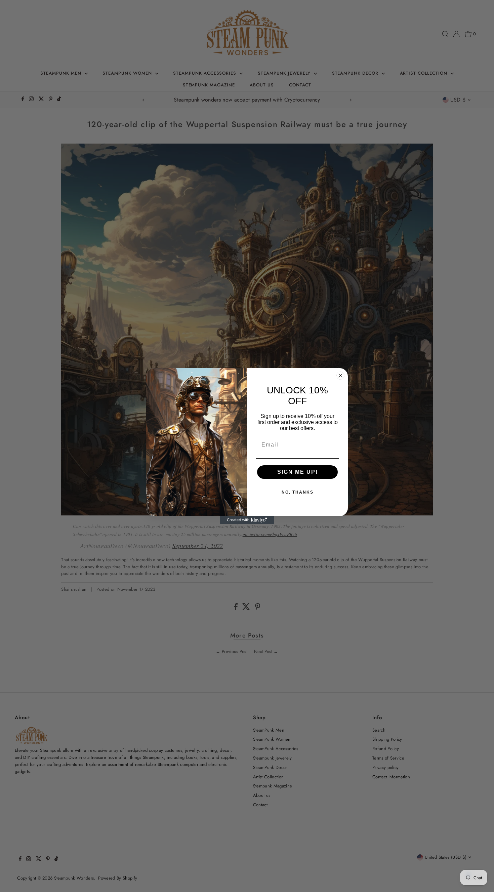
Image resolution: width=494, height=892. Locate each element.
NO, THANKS (298, 492)
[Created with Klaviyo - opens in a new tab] (247, 520)
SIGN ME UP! (297, 472)
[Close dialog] (340, 376)
